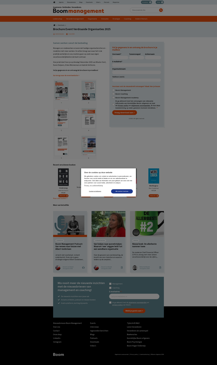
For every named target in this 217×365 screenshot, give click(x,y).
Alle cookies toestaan (122, 191)
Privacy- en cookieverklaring (93, 185)
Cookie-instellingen (95, 191)
